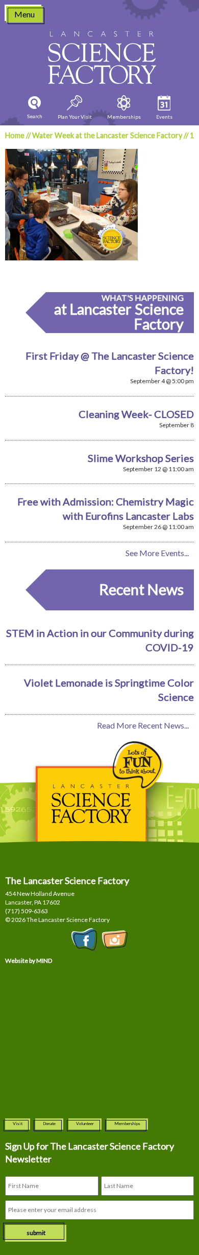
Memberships (127, 1123)
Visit (17, 1123)
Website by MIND (28, 960)
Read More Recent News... (143, 725)
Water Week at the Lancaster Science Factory (107, 135)
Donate (49, 1123)
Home (14, 135)
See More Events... (157, 553)
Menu (24, 14)
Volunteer (85, 1123)
